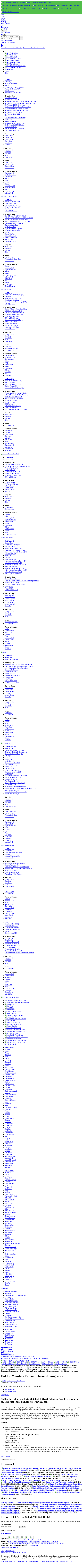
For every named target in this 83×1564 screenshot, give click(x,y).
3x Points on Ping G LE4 (13, 114)
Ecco (6, 723)
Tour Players (9, 1333)
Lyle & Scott (9, 1154)
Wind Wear (11, 566)
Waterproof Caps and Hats (15, 564)
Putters (9, 91)
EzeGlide (8, 450)
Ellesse (7, 1105)
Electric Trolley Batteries (14, 388)
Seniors (3, 20)
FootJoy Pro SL (10, 677)
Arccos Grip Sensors (11, 870)
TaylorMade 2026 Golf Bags (14, 314)
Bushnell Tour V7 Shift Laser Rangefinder (18, 868)
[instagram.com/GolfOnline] (8, 1533)
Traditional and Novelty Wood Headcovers (21, 788)
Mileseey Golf (9, 904)
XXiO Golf (8, 279)
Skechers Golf (9, 725)
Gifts (6, 922)
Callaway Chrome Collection (14, 223)
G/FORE (8, 740)
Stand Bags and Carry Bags (16, 295)
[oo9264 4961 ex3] (60, 1362)
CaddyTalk (8, 1076)
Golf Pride (8, 840)
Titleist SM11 (9, 119)
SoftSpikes (8, 1232)
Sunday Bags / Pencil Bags (15, 298)
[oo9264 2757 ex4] (33, 1362)
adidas (7, 530)
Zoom (7, 1285)
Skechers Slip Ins (10, 672)
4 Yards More (9, 1047)
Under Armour (9, 529)
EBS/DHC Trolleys (11, 400)
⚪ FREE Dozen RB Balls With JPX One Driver (67, 5)
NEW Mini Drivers (11, 98)
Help (2, 25)
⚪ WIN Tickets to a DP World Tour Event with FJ (13, 2)
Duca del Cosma (10, 1100)
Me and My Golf (10, 1160)
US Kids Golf (9, 191)
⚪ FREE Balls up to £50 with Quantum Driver (43, 5)
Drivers (9, 82)
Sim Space (8, 1223)
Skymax (7, 1229)
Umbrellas (10, 761)
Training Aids (11, 779)
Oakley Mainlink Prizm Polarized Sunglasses (33, 1358)
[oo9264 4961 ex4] (73, 1362)
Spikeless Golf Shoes (11, 670)
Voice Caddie (9, 915)
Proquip (7, 641)
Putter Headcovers (12, 794)
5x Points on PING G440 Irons (15, 105)
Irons (9, 85)
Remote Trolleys (10, 402)
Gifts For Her (11, 926)
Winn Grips (8, 1274)
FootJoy (7, 514)
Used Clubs (8, 157)
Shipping (20, 1542)
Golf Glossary (9, 1335)
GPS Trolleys (9, 404)
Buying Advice (10, 164)
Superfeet (8, 1245)
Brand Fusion (9, 1071)
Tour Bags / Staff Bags (14, 300)
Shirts (9, 543)
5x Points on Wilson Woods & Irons (16, 110)
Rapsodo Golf (9, 1210)
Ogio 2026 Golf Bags (12, 316)
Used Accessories (10, 806)
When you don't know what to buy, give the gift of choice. (23, 1540)
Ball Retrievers (11, 209)
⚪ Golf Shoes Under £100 (64, 8)
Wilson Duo (9, 239)
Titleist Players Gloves (12, 473)
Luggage (10, 304)
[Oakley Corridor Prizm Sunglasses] (14, 1492)
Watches (9, 748)
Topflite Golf (9, 1258)
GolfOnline (8, 284)
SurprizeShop (9, 1250)
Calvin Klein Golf (10, 1080)
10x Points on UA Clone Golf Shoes (16, 668)
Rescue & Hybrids (13, 89)
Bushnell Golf (9, 900)
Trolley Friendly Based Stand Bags (16, 309)
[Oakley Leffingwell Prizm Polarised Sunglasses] (52, 1511)
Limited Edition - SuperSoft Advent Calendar (19, 953)
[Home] (5, 33)
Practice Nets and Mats (14, 754)
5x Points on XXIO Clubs (13, 112)
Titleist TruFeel (9, 234)
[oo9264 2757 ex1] (60, 1364)
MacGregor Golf (10, 1156)
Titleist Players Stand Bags (13, 311)
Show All (8, 145)
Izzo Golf (8, 919)
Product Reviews (10, 1391)
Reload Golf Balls (10, 1212)
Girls (8, 143)
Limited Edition (10, 329)
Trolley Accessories (13, 384)
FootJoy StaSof (10, 470)
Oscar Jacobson (10, 1183)
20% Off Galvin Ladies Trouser (15, 584)
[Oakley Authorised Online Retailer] (13, 1381)
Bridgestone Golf (10, 275)
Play (4, 22)
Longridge (8, 447)
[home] (2, 1358)
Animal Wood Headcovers (15, 786)
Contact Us (26, 48)
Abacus (7, 643)
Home (3, 48)
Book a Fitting (5, 23)
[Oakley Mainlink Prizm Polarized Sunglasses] (16, 1360)
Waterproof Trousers (13, 563)
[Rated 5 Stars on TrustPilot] (18, 1356)
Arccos (7, 902)
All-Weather (11, 484)
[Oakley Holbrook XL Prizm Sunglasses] (45, 1488)
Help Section (12, 1542)
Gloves (9, 459)
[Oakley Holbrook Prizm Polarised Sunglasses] (46, 1486)
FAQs (56, 1543)
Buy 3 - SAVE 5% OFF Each (14, 464)
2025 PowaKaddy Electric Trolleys (16, 409)
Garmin (7, 899)
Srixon (7, 271)
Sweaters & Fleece (13, 545)
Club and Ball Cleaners (14, 750)
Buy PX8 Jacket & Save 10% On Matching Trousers (22, 581)
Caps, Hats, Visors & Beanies (16, 552)
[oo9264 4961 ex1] (47, 1364)
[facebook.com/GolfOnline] (1, 1533)
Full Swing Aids (12, 781)
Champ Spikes (9, 1084)
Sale (18, 48)
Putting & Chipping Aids (15, 783)
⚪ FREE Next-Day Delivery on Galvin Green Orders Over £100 (16, 5)
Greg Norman (9, 1134)
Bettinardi (8, 1062)
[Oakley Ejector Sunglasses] (65, 1492)
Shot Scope (8, 909)
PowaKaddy (9, 434)
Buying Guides (10, 1331)
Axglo (7, 1056)
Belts (8, 557)
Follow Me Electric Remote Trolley (16, 393)
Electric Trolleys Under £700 (14, 398)
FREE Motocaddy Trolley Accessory (17, 395)
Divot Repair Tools (13, 207)
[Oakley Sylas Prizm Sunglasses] (14, 1470)
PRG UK (8, 1198)
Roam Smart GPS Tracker (13, 874)
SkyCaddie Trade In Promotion (15, 863)
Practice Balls (11, 205)
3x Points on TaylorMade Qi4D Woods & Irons (20, 103)
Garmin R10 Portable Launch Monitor (17, 867)
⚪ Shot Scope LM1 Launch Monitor (10, 12)
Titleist (7, 184)
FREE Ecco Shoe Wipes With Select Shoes (18, 666)
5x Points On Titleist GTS (13, 99)
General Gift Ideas (13, 929)
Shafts (9, 774)
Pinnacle (7, 1192)
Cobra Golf (8, 177)
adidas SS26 (9, 586)
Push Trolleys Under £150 (13, 397)
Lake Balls (10, 203)
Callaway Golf (9, 173)
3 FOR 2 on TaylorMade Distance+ (16, 219)
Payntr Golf (8, 1187)
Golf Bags (8, 293)
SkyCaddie (8, 906)
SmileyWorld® (9, 1230)
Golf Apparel (9, 541)
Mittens (10, 489)
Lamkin (7, 1147)
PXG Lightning (10, 116)
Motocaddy (8, 430)
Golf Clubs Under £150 (12, 945)
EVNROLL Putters (11, 1107)
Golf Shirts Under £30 (12, 942)
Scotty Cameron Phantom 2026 (15, 123)
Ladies (3, 16)
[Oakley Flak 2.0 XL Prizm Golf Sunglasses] (16, 1480)
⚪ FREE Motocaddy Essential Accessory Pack (30, 8)
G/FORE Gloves (10, 477)
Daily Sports (9, 1096)
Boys (8, 141)
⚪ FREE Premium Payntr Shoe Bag (10, 8)
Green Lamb (9, 1133)
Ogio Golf (8, 375)
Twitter (8, 1338)
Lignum (7, 1151)
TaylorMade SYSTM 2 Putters (14, 125)
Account (5, 27)
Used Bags (8, 341)
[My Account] (4, 35)
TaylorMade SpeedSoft (12, 230)
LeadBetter (8, 1149)
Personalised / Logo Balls (13, 259)
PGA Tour (8, 1189)
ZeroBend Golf (10, 1281)
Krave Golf (8, 1145)
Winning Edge (9, 1276)
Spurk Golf (8, 1234)
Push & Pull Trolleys (13, 380)
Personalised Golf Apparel (13, 951)
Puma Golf (8, 632)
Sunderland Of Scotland (12, 1243)
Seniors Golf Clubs (11, 127)
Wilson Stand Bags (11, 321)
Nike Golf (8, 649)
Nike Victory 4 (9, 679)
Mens (2, 14)
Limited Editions (10, 241)
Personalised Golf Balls (12, 949)
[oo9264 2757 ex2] (7, 1362)
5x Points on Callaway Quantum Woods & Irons (20, 101)
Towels (9, 766)
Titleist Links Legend (11, 325)
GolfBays (8, 1127)
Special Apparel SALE (12, 579)
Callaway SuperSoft (11, 225)
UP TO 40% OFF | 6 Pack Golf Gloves (17, 466)
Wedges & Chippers (13, 92)
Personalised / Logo (11, 348)
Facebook (9, 1337)
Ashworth (8, 1055)
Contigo (7, 1093)
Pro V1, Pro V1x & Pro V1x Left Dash (17, 221)
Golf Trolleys (9, 379)
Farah (7, 1111)
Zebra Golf (8, 1279)
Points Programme (34, 1542)
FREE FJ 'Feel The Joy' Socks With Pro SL (19, 664)
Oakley (7, 647)
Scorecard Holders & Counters (16, 752)
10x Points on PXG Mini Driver (15, 118)
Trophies (9, 931)
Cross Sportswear (10, 1094)
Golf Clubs (8, 80)
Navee (7, 1169)
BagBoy (7, 438)
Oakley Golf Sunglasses (10, 1358)
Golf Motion (9, 1123)
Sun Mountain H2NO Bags (13, 320)
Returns (25, 1542)
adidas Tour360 (10, 673)
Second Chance (10, 286)
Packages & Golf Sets (14, 87)
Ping (6, 180)
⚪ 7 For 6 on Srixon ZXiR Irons (50, 8)
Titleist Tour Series (11, 323)
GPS (8, 850)
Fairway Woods (12, 83)
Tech (8, 854)
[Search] (5, 31)
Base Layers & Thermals (15, 550)
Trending (8, 152)
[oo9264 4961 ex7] (33, 1364)
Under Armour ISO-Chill (13, 471)
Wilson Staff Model (11, 238)
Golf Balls (8, 200)
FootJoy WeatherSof (11, 468)
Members (23, 1543)
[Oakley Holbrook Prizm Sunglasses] (14, 1474)
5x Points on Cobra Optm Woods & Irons (18, 107)
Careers (61, 1543)
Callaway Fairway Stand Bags (14, 312)
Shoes (9, 657)
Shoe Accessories (12, 659)
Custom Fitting (45, 1542)
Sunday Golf (9, 1241)
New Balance (9, 1171)
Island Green (9, 1142)
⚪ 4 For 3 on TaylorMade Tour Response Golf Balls (38, 2)
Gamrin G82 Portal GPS (13, 872)
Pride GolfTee (9, 1200)
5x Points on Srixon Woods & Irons (16, 109)
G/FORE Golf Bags (11, 318)
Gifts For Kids (12, 924)
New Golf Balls (12, 202)
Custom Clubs (9, 166)
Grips (9, 757)
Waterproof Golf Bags (12, 327)
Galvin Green (9, 640)
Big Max (8, 372)
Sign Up (23, 1526)
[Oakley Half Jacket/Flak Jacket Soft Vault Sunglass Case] (22, 1468)
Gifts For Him (12, 927)
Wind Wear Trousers (13, 572)
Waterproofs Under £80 (12, 943)
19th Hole (33, 48)
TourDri (7, 1259)
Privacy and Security (47, 1543)
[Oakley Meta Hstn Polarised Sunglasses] (38, 1476)
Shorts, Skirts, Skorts (14, 548)
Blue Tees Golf (10, 913)
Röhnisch (8, 1214)
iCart (6, 1136)
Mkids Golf (8, 1165)
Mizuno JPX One (10, 121)
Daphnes (8, 838)
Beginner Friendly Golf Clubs (14, 128)
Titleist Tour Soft (10, 236)
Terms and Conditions (33, 1543)
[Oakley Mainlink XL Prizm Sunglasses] (26, 1490)
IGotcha (7, 1138)
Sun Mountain (9, 359)
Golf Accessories (10, 746)
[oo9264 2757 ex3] (20, 1362)
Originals (8, 1181)
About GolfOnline (14, 1543)
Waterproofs (11, 559)
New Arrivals (9, 150)
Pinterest (9, 1344)
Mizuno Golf (9, 193)
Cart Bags (10, 296)
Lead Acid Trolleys (11, 407)
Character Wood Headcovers (16, 792)
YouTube (10, 1340)
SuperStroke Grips (11, 1248)
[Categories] (2, 31)
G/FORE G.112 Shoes (12, 682)
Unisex (10, 604)
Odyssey (7, 182)
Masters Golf (9, 449)
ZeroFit (7, 1283)
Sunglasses (10, 554)
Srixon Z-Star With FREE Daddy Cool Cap (19, 218)
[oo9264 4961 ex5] (7, 1364)
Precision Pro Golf (11, 1196)
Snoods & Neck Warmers (15, 568)
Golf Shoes (8, 655)
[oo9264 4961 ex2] (47, 1362)
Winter (9, 486)
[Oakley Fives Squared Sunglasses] (60, 1484)
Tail (6, 1252)
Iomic (7, 1140)
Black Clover (9, 992)
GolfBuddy (8, 911)
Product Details (10, 1389)
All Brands (4, 1288)
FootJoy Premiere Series (12, 675)
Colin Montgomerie (11, 1091)
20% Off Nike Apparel (12, 582)
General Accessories (13, 772)
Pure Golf (8, 1205)
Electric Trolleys (12, 382)
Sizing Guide (5, 1395)
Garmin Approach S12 (12, 865)
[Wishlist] (1, 44)
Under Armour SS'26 (11, 590)
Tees (8, 759)
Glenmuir (8, 1122)
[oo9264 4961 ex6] (20, 1364)
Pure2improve (9, 1207)
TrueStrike (8, 1261)
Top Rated (8, 153)
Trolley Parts (11, 386)
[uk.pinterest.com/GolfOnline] (10, 1533)
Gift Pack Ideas (10, 947)
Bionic (7, 1065)
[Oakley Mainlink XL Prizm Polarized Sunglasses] (18, 1503)
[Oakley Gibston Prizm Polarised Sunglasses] (47, 1507)
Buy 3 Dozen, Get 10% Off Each (15, 216)
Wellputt (7, 1270)
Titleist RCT (9, 232)
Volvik (7, 282)
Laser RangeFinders (13, 852)
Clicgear (7, 432)
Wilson (7, 178)
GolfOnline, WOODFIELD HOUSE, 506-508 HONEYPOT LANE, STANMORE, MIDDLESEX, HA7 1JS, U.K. (38, 1561)
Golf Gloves (9, 457)
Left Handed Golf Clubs (12, 130)
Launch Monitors (12, 856)
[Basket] (2, 34)
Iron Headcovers (12, 790)
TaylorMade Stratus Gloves (13, 475)
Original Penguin (10, 1180)
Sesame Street (9, 1219)
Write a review (5, 1456)
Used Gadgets (9, 886)
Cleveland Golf (10, 186)
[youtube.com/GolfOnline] (6, 1533)
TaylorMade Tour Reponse (13, 228)
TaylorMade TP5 (10, 227)
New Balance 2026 (11, 681)
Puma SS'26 (9, 588)
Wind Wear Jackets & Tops (16, 570)
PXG (6, 189)
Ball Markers (11, 211)
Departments (9, 48)
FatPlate (7, 1113)
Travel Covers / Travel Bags (16, 302)
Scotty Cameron (10, 187)
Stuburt (7, 734)
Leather (10, 482)
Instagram (9, 1342)
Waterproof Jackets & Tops (15, 561)
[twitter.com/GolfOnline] (3, 1533)
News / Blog (9, 1329)
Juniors (3, 18)
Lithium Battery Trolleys (13, 406)
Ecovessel (8, 1104)
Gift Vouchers (9, 168)
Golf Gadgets (9, 849)
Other (7, 1185)
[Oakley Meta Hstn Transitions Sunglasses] (16, 1482)
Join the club (5, 1525)
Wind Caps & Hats (13, 574)
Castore (7, 1082)
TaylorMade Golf (10, 175)
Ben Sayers (8, 439)
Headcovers (11, 784)
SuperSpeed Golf (10, 1247)
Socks (9, 555)
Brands (15, 48)
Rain (9, 488)
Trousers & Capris (13, 546)
